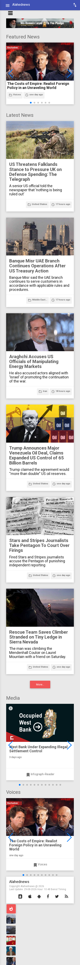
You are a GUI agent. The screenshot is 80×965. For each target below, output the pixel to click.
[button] (20, 896)
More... (40, 684)
